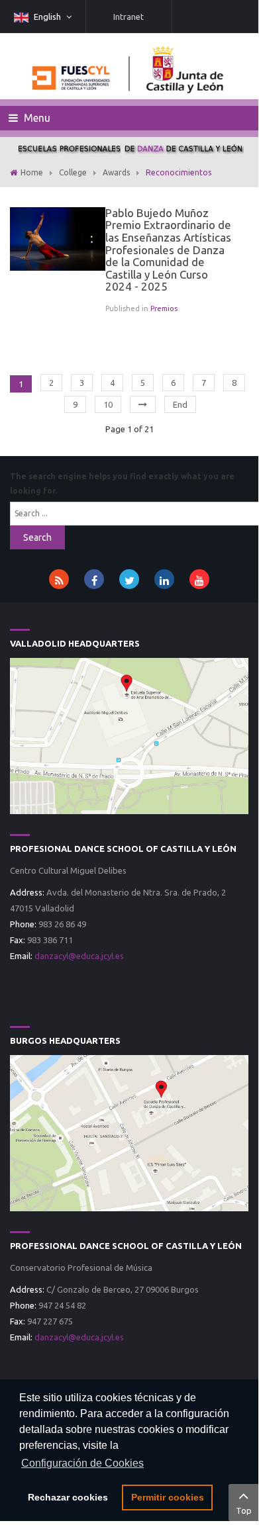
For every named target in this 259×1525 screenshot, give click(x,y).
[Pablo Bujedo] (57, 237)
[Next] (143, 404)
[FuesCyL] (129, 66)
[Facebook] (94, 579)
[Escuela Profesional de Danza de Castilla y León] (129, 734)
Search (37, 537)
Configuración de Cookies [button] (82, 1463)
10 (108, 404)
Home (32, 172)
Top (244, 1510)
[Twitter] (129, 579)
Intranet (128, 16)
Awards (116, 172)
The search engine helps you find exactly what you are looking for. (122, 483)
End (180, 404)
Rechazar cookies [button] (68, 1497)
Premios (164, 308)
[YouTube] (199, 579)
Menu (35, 118)
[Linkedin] (164, 579)
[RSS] (59, 579)
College (73, 172)
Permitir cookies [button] (167, 1497)
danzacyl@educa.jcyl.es (79, 955)
